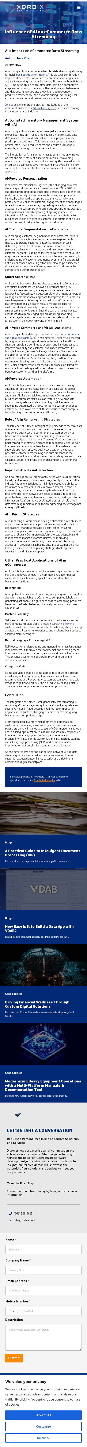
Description (14, 1320)
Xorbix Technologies (44, 780)
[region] (43, 1411)
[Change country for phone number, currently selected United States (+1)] (10, 1311)
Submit (14, 1358)
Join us (9, 105)
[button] (79, 8)
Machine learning (64, 624)
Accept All (43, 1415)
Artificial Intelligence (44, 108)
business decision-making (31, 75)
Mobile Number (17, 1301)
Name (10, 1240)
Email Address (17, 1281)
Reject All (43, 1438)
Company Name (18, 1260)
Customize (43, 1426)
